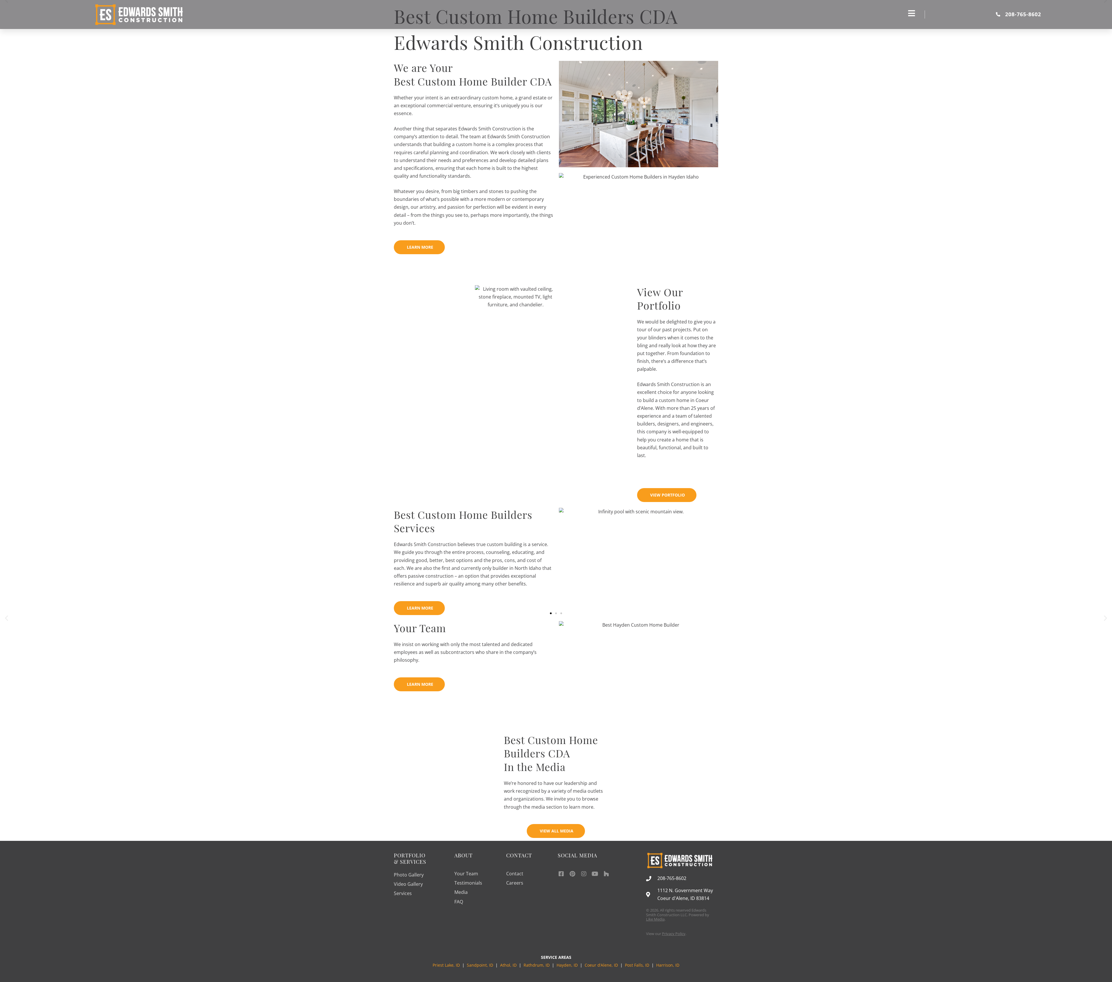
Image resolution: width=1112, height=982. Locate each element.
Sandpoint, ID (480, 965)
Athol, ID (508, 965)
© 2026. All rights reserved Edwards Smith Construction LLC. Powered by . (677, 915)
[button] (6, 617)
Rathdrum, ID (537, 965)
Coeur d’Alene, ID (601, 965)
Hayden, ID (567, 965)
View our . (666, 933)
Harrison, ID (667, 965)
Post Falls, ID (637, 965)
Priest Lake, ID (446, 965)
